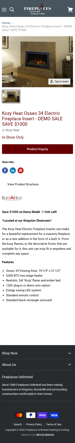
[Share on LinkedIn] (13, 170)
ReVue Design (37, 434)
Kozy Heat (12, 130)
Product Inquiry (37, 149)
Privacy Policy (34, 424)
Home (6, 23)
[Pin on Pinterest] (21, 170)
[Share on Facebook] (5, 170)
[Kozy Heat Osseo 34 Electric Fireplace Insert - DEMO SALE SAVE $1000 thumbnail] (11, 96)
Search (18, 424)
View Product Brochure (23, 184)
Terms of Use (53, 424)
